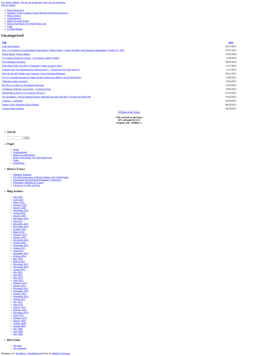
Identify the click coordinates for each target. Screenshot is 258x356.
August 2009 (19, 326)
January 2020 (19, 207)
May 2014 (18, 259)
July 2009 (17, 328)
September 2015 (21, 245)
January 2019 (19, 216)
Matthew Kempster (61, 353)
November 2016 (21, 226)
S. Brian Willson (15, 29)
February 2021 (20, 205)
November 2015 (21, 240)
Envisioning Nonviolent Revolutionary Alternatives (37, 180)
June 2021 (18, 197)
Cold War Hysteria (11, 46)
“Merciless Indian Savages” (15, 81)
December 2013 (20, 264)
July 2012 (17, 302)
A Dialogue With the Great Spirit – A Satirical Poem (26, 89)
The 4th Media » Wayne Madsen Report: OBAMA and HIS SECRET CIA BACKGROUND (46, 97)
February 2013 (20, 283)
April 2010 (18, 315)
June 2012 (18, 304)
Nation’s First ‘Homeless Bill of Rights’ (20, 104)
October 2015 (19, 242)
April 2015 (18, 250)
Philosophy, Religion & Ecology (28, 182)
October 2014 (19, 256)
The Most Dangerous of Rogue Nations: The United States (41, 177)
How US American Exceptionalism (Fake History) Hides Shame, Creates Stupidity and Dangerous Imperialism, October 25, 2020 (63, 50)
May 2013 (18, 277)
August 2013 (19, 269)
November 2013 (21, 267)
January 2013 (19, 285)
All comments (19, 348)
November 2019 (21, 210)
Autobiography (14, 18)
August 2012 (19, 299)
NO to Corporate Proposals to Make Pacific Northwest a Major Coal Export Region (41, 77)
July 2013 (17, 272)
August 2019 (19, 213)
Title (4, 42)
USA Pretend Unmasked (13, 62)
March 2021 (19, 202)
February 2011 (20, 310)
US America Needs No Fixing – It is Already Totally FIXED (30, 58)
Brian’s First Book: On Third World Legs (26, 23)
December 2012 (20, 288)
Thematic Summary (22, 174)
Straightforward (34, 353)
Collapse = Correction (12, 100)
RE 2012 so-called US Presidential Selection (23, 85)
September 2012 (21, 296)
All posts (17, 345)
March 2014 (19, 261)
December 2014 (20, 253)
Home (16, 149)
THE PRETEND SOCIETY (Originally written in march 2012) (32, 66)
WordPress (21, 353)
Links (10, 26)
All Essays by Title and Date (26, 185)
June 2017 (18, 221)
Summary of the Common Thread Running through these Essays (37, 13)
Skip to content (8, 5)
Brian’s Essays (14, 15)
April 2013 (18, 280)
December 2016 (20, 224)
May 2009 (18, 334)
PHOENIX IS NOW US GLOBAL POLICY (23, 93)
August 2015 (19, 248)
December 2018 (20, 218)
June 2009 (18, 331)
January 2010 (19, 320)
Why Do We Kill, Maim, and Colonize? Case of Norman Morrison (33, 73)
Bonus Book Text (15, 10)
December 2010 (20, 312)
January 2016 (19, 237)
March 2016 (19, 232)
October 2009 (19, 323)
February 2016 (20, 234)
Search (11, 131)
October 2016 (19, 229)
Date (231, 42)
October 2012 (19, 294)
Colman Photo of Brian (13, 108)
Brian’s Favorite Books (18, 21)
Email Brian (18, 163)
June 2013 (18, 275)
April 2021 (18, 199)
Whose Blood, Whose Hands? (16, 54)
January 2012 (19, 307)
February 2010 (20, 318)
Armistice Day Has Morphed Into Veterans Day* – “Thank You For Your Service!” (41, 69)
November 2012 (21, 291)
